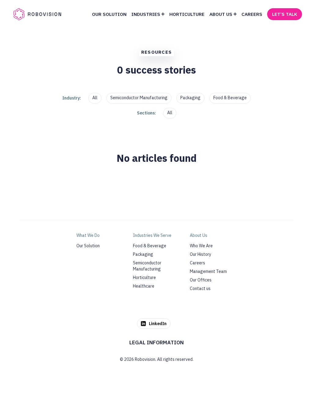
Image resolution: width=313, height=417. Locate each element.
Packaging (190, 97)
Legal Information (156, 342)
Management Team (208, 271)
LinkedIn (158, 323)
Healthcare (143, 286)
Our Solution (88, 245)
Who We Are (201, 245)
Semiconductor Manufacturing (139, 97)
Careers (197, 263)
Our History (200, 254)
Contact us (200, 288)
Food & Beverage (230, 97)
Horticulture (144, 277)
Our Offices (201, 280)
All (95, 97)
